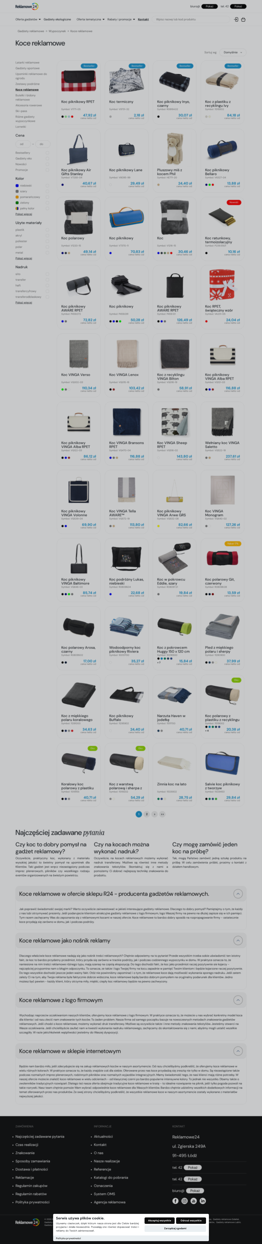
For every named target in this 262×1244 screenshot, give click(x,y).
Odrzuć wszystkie (191, 1220)
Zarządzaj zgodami (175, 1228)
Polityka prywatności (68, 1238)
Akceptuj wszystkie (159, 1220)
